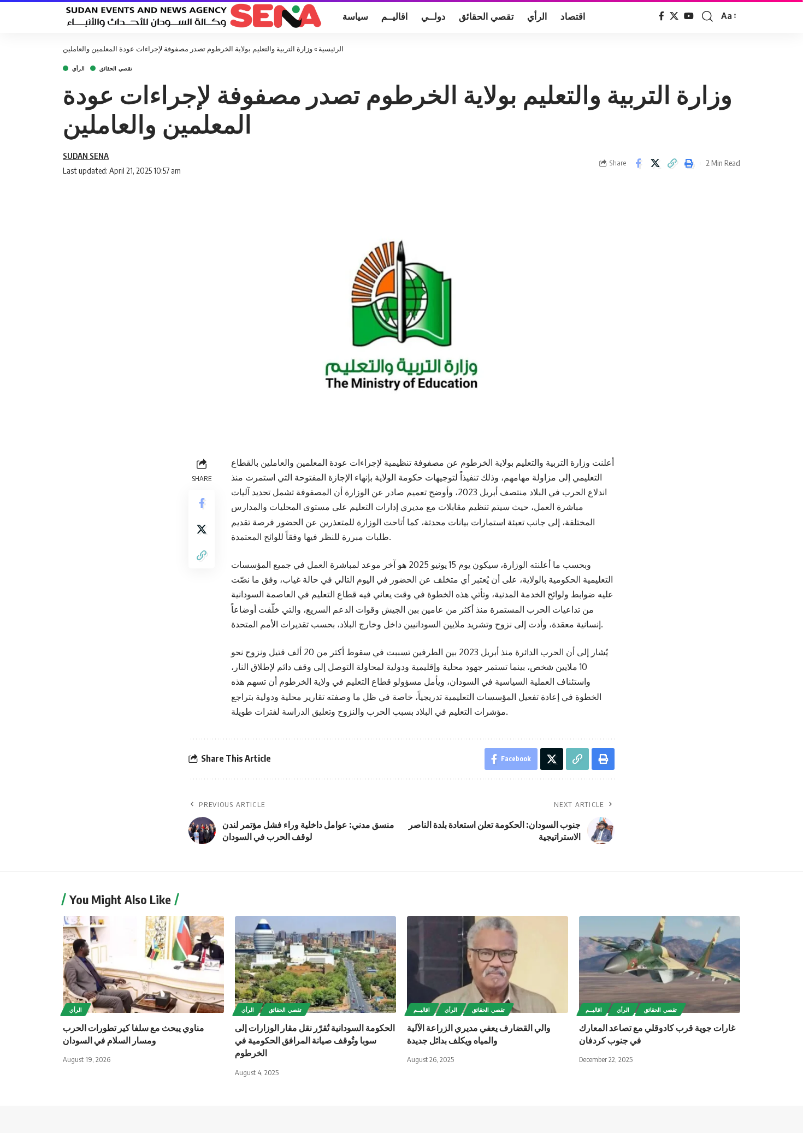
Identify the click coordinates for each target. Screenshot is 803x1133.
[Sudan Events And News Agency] (194, 16)
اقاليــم (422, 1009)
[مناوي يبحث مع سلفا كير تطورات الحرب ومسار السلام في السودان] (143, 964)
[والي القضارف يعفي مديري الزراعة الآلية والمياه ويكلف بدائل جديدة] (487, 964)
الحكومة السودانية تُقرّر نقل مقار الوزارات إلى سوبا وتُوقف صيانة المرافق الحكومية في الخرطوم (315, 1040)
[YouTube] (688, 16)
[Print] (688, 163)
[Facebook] (661, 16)
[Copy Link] (672, 163)
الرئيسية (331, 48)
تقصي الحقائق (115, 68)
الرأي (78, 68)
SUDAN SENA (86, 156)
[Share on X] (655, 163)
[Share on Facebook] (638, 163)
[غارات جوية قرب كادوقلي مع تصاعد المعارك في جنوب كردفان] (659, 964)
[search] (707, 16)
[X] (674, 16)
